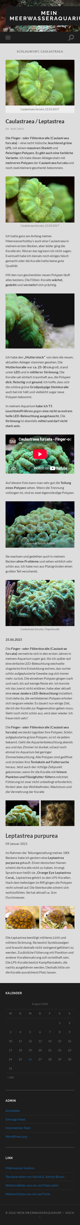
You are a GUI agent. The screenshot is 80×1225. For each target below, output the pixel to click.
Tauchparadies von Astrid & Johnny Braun (35, 1176)
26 (30, 1059)
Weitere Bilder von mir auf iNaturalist (32, 1185)
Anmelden (13, 1110)
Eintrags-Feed (15, 1119)
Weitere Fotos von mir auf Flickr (28, 1194)
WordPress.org (16, 1136)
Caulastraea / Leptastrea (35, 121)
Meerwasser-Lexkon (20, 1168)
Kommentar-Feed (18, 1128)
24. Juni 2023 (15, 128)
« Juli (10, 1077)
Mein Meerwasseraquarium (39, 1212)
